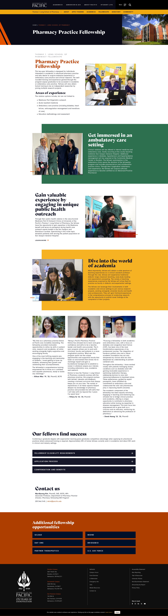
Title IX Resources (137, 575)
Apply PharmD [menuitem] (78, 12)
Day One (39, 543)
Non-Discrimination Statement (140, 581)
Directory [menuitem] (116, 12)
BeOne (91, 535)
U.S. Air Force (95, 551)
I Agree (117, 612)
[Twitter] (142, 604)
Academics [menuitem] (58, 4)
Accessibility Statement (138, 569)
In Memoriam (93, 578)
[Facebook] (133, 604)
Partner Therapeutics (47, 551)
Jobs (91, 584)
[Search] (130, 5)
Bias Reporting (136, 572)
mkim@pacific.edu (54, 501)
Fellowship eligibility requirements (54, 453)
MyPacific (92, 569)
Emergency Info (94, 581)
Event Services (94, 575)
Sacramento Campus (53, 581)
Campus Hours (94, 572)
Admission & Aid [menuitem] (73, 4)
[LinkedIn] (139, 604)
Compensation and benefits (49, 470)
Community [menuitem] (128, 12)
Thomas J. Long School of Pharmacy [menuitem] (45, 12)
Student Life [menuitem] (107, 4)
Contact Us (93, 591)
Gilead (38, 535)
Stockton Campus (52, 569)
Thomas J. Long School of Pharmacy (54, 25)
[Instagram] (136, 604)
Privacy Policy (136, 588)
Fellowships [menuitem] (104, 12)
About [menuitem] (66, 12)
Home (35, 25)
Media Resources (95, 588)
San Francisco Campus (54, 594)
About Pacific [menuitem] (90, 4)
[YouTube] (145, 604)
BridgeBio (93, 543)
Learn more (108, 612)
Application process (46, 461)
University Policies (137, 578)
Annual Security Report (138, 584)
